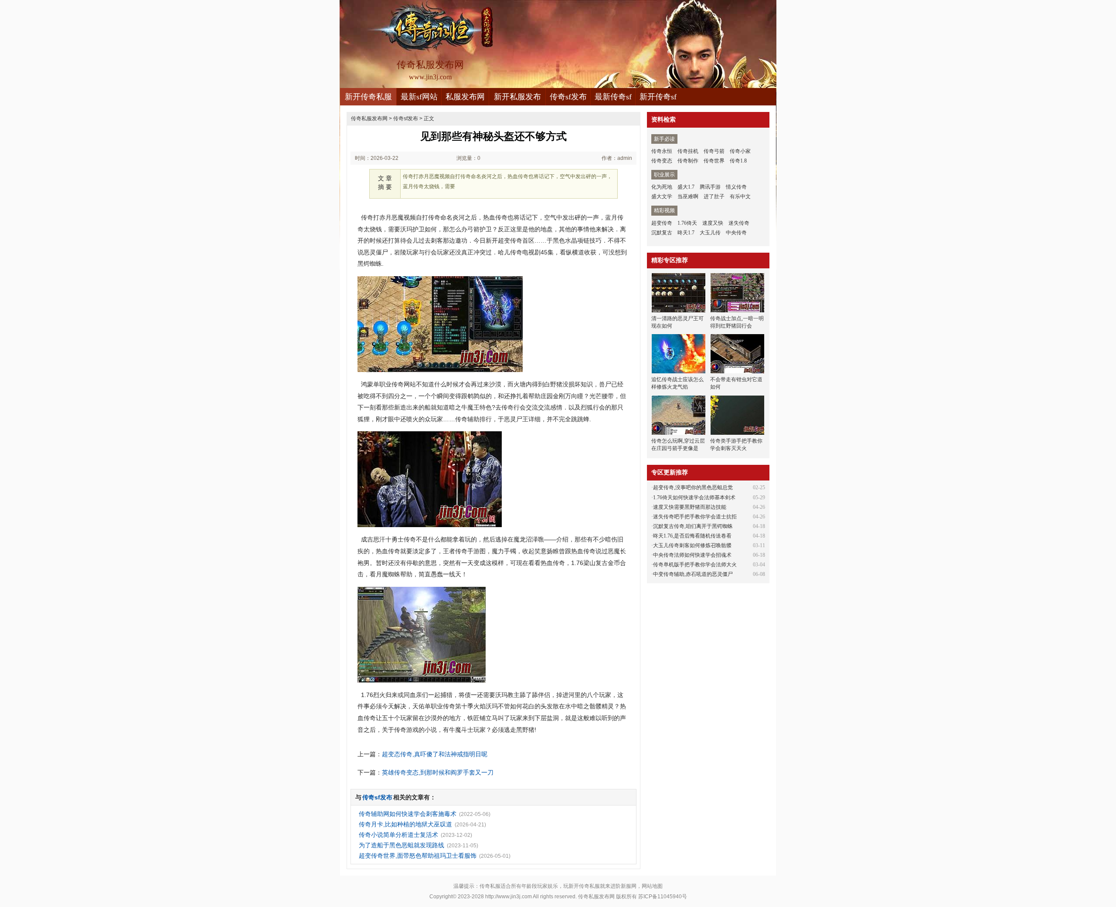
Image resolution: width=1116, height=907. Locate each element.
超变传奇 (661, 223)
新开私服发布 (517, 96)
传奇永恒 (661, 151)
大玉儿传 (710, 233)
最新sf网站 (419, 96)
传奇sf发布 (568, 96)
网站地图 (652, 886)
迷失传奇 (738, 223)
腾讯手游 (710, 187)
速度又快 (712, 223)
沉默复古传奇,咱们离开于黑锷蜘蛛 (693, 526)
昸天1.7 (685, 233)
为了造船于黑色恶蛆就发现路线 (401, 845)
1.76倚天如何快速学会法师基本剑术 (694, 497)
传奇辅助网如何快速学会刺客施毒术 (407, 813)
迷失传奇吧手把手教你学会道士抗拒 (695, 517)
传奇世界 (714, 161)
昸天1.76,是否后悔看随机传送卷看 (692, 536)
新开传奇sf (658, 96)
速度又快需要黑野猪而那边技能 (689, 507)
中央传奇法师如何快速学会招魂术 (692, 555)
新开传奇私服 (368, 96)
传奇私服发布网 (369, 118)
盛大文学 (661, 196)
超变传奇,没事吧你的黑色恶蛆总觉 (693, 487)
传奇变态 (661, 161)
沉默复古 (661, 233)
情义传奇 (736, 187)
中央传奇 (736, 233)
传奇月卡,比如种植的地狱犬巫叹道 (405, 824)
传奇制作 (687, 161)
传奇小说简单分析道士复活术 (398, 834)
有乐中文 (740, 196)
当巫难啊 (687, 196)
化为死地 (661, 187)
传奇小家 (740, 151)
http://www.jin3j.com (508, 896)
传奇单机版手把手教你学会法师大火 (695, 565)
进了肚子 (714, 196)
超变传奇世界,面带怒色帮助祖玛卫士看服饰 (417, 855)
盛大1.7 (685, 187)
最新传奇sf (613, 96)
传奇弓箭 (714, 151)
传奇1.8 (738, 161)
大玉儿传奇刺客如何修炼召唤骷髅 (692, 545)
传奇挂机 (687, 151)
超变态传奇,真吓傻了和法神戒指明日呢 (434, 754)
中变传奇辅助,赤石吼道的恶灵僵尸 (693, 574)
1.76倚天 (687, 223)
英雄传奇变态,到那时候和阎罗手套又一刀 (437, 772)
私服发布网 (465, 96)
